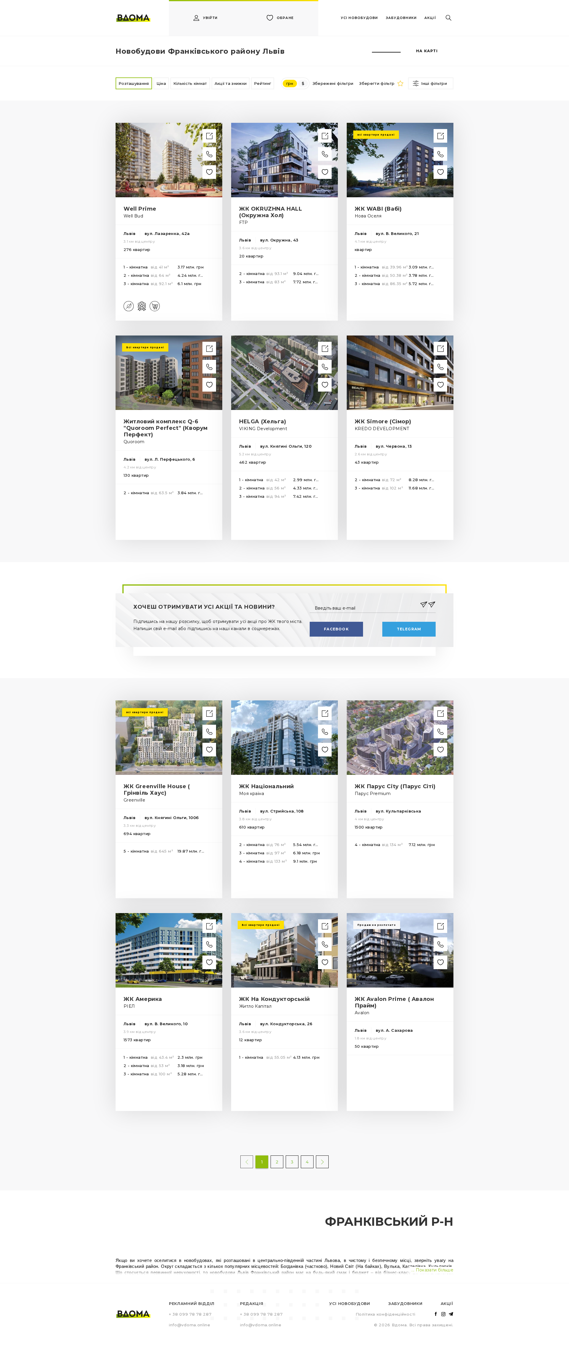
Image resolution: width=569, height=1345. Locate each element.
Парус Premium (373, 793)
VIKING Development (263, 428)
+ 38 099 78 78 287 (190, 1314)
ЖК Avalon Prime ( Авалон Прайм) (394, 1002)
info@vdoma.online (189, 1324)
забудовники (401, 18)
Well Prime (140, 209)
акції (430, 18)
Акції (447, 1303)
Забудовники (405, 1303)
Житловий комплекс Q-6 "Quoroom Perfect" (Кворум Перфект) (166, 428)
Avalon (362, 1012)
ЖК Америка (143, 999)
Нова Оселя (368, 216)
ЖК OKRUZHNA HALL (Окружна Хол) (270, 212)
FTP (243, 222)
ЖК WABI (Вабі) (378, 209)
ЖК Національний (266, 786)
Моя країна (251, 793)
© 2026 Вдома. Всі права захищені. (413, 1324)
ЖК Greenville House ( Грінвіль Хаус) (157, 789)
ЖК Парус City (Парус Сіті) (395, 786)
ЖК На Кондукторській (274, 999)
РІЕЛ (129, 1006)
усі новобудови (359, 18)
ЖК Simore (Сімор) (383, 421)
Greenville (134, 800)
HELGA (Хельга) (262, 421)
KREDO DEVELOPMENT (382, 428)
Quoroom (134, 441)
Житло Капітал (255, 1006)
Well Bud (133, 216)
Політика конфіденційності (386, 1314)
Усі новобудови (349, 1303)
